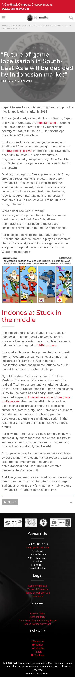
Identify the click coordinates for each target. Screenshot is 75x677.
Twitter (39, 644)
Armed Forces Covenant (37, 624)
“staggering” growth (18, 150)
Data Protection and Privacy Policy (38, 620)
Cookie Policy (37, 613)
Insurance (37, 596)
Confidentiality (37, 617)
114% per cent (47, 345)
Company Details (37, 585)
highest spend (46, 122)
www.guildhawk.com (15, 8)
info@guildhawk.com (37, 547)
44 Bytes (44, 673)
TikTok (37, 651)
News (12, 502)
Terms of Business (37, 589)
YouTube (39, 655)
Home (5, 25)
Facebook (38, 641)
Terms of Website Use (37, 592)
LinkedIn (39, 648)
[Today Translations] (37, 17)
